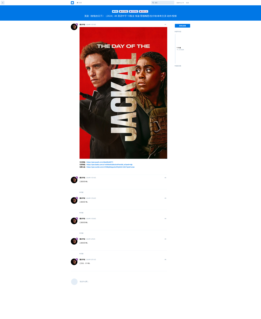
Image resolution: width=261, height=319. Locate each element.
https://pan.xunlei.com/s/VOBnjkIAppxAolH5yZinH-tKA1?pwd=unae (110, 167)
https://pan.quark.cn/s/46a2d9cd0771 (100, 162)
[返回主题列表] (2, 2)
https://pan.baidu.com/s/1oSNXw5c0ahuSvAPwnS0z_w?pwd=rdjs (109, 164)
